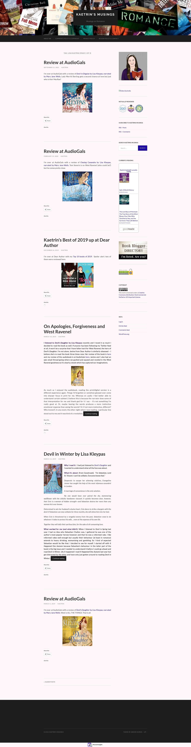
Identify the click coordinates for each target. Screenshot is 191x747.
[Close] (119, 112)
